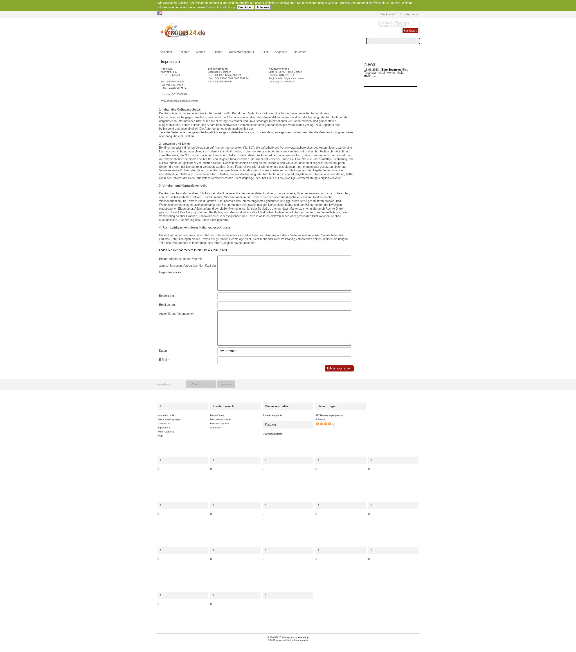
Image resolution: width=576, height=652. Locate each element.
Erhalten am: (167, 304)
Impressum (164, 427)
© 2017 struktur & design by (288, 640)
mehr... (368, 75)
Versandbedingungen (169, 419)
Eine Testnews (391, 69)
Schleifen (166, 52)
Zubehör (217, 52)
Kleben (200, 52)
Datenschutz (164, 423)
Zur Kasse (410, 30)
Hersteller (300, 52)
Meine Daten (217, 415)
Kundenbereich (223, 406)
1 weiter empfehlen (273, 415)
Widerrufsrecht (166, 431)
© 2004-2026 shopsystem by (288, 637)
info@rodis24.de (178, 88)
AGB (160, 435)
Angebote (281, 52)
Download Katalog (272, 433)
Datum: (164, 350)
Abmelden (215, 427)
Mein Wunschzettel (220, 419)
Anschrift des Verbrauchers (176, 313)
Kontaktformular (166, 415)
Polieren (184, 52)
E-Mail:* (164, 359)
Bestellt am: (167, 295)
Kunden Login (409, 14)
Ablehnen (263, 7)
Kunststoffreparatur (241, 52)
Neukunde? (388, 14)
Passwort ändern (219, 423)
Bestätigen (245, 7)
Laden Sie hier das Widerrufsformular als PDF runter (193, 250)
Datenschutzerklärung (220, 7)
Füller (264, 52)
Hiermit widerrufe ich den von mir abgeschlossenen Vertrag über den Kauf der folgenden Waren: (187, 259)
